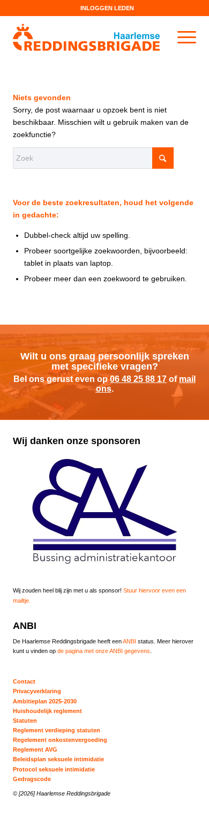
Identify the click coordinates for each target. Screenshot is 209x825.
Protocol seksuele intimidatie (54, 769)
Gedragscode (32, 779)
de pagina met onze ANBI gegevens (103, 651)
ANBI (129, 641)
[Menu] (181, 37)
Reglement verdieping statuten (56, 730)
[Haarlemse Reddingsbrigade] (86, 37)
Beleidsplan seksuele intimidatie (58, 759)
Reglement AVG (35, 749)
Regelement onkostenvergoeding (60, 740)
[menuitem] (107, 8)
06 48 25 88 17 (138, 379)
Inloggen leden (107, 8)
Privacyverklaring (37, 691)
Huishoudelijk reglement (47, 711)
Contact (24, 681)
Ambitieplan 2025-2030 (45, 701)
